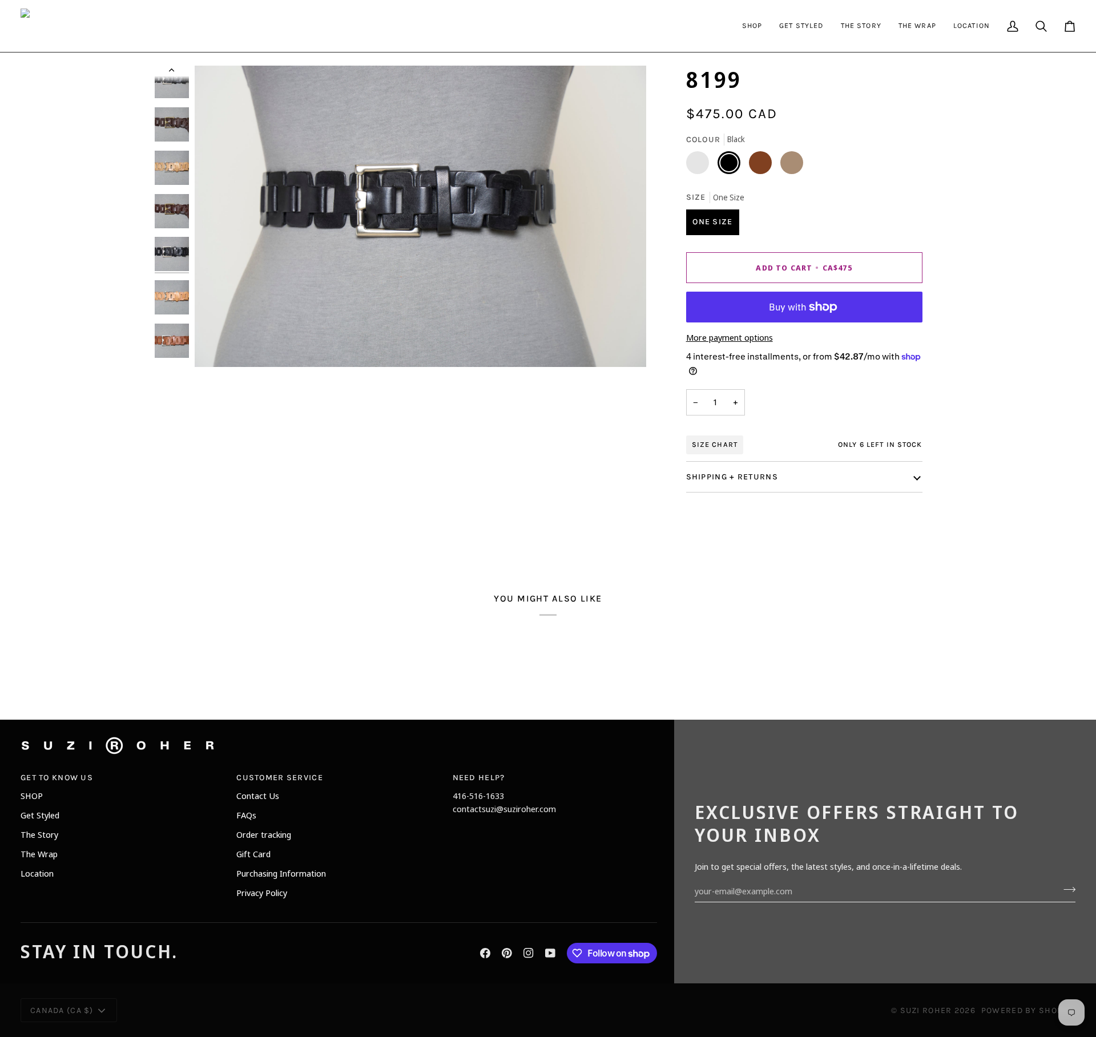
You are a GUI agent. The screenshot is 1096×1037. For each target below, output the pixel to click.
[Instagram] (528, 953)
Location (37, 873)
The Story (39, 834)
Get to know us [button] (57, 777)
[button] (752, 26)
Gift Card (253, 854)
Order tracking (263, 834)
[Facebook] (485, 953)
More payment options (729, 337)
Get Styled (40, 815)
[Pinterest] (507, 953)
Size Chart (715, 444)
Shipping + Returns (732, 477)
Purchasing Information (281, 873)
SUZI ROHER (926, 1010)
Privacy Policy (261, 892)
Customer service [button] (279, 777)
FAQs (246, 815)
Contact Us (257, 795)
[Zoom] (216, 346)
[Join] (1066, 889)
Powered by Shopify (1028, 1010)
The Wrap (39, 854)
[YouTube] (550, 953)
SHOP (32, 795)
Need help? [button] (479, 777)
